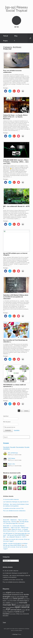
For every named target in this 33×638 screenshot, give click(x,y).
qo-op (28, 610)
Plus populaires (20, 447)
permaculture (16, 609)
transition (6, 613)
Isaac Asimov (26, 598)
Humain (5, 598)
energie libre (24, 597)
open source (22, 607)
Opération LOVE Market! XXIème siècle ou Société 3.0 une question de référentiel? (15, 297)
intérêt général (18, 598)
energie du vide (14, 597)
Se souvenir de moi (9, 427)
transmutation (13, 614)
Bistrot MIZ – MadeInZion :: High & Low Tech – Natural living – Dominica (15, 520)
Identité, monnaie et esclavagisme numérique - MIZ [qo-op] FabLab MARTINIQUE (15, 544)
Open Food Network (8, 607)
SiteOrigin (15, 634)
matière (8, 603)
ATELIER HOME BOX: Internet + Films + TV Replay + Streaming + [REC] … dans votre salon (16, 161)
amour (4, 592)
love (14, 601)
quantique (5, 611)
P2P (8, 609)
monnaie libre (9, 604)
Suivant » (26, 410)
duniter (26, 594)
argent (8, 592)
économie (26, 614)
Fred (4, 539)
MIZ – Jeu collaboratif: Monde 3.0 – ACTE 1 (16, 207)
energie (6, 596)
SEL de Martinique (13, 453)
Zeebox (21, 614)
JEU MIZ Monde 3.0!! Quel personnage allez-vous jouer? (15, 522)
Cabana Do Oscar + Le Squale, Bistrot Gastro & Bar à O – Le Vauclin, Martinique (15, 117)
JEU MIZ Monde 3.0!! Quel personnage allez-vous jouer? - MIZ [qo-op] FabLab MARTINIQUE (16, 534)
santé (17, 611)
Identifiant (5, 416)
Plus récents (6, 447)
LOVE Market (11, 458)
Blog (15, 36)
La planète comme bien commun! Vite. (13, 508)
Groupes (6, 443)
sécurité (22, 612)
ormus (4, 609)
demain (21, 594)
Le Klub (8, 600)
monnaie (23, 602)
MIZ (18, 603)
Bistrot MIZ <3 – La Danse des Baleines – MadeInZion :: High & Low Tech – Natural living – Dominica (16, 527)
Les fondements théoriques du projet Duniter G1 (16, 502)
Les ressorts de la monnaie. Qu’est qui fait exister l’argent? (15, 547)
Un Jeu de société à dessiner (11, 499)
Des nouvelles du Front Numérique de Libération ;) (15, 341)
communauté (7, 594)
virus (17, 614)
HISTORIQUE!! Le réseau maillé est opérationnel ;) (14, 385)
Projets (5, 41)
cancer (13, 592)
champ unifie (19, 592)
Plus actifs (12, 447)
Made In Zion (11, 464)
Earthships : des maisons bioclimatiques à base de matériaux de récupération (16, 505)
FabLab (5, 36)
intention (10, 598)
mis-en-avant (13, 603)
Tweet (4, 622)
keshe (4, 600)
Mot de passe (6, 422)
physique (23, 609)
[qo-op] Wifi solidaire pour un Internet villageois (15, 254)
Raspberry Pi (11, 612)
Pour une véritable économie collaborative (12, 71)
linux (11, 600)
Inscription (16, 430)
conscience (15, 594)
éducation (5, 615)
